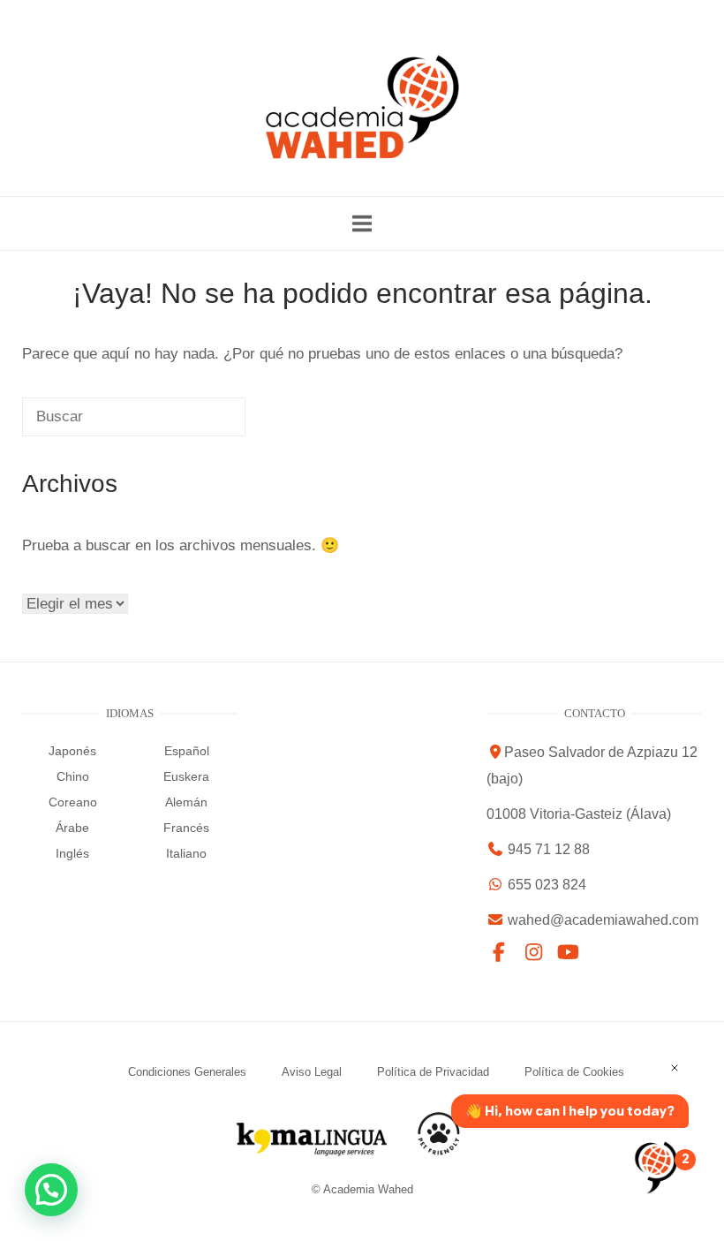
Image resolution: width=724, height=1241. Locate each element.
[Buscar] (193, 425)
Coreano (73, 802)
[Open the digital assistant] (656, 1167)
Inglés (72, 853)
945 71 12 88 (462, 13)
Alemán (186, 802)
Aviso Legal (312, 1071)
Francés (186, 828)
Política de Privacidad (433, 1071)
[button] (51, 1189)
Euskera (186, 776)
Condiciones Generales (187, 1071)
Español (186, 751)
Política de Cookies (574, 1071)
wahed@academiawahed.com (603, 919)
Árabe (72, 828)
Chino (73, 776)
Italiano (186, 853)
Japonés (72, 751)
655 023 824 (580, 13)
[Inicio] (362, 155)
